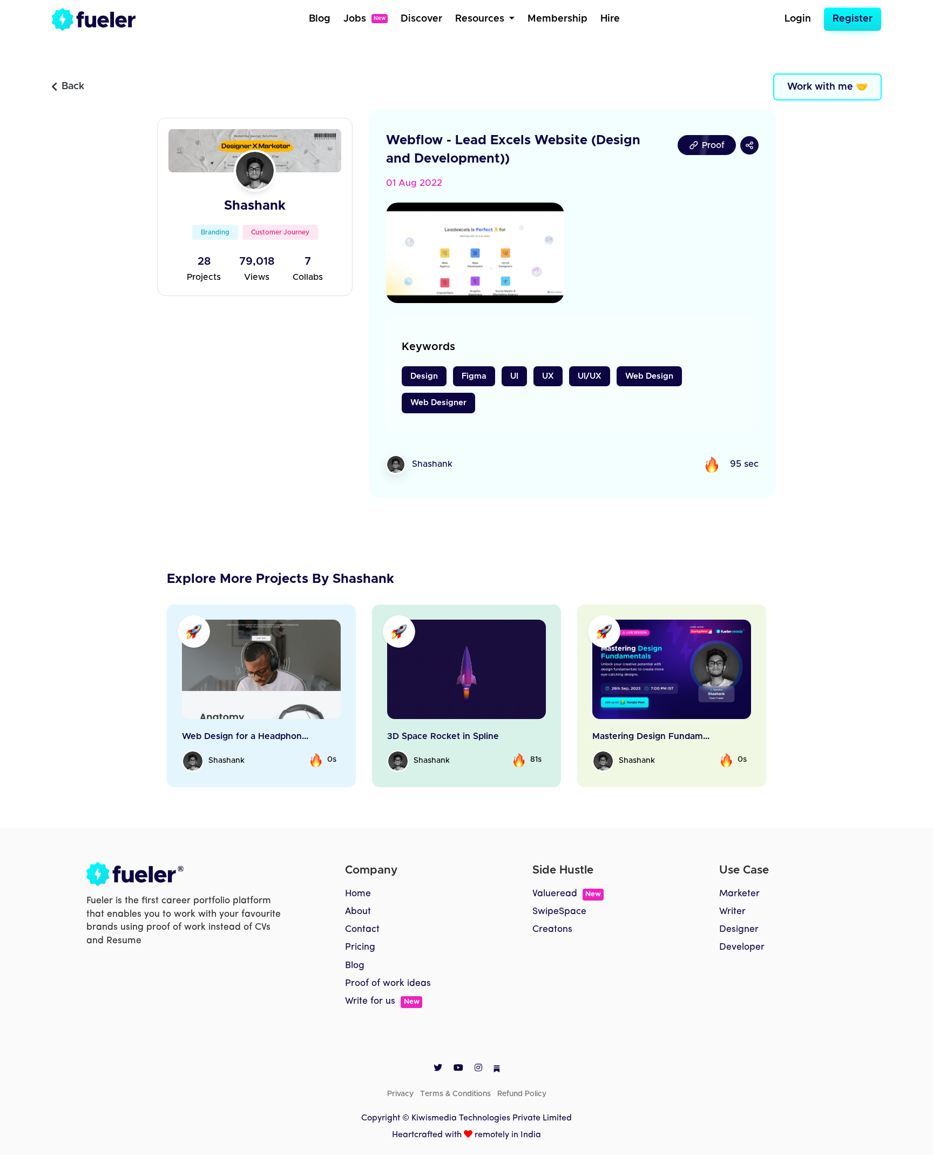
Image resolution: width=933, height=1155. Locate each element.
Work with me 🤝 (827, 87)
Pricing (360, 947)
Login (798, 19)
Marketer (739, 893)
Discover (421, 19)
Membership (557, 19)
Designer (739, 929)
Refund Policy (521, 1094)
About (358, 911)
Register (853, 19)
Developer (742, 947)
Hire (610, 19)
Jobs (364, 19)
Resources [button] (481, 19)
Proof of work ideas (388, 983)
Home (358, 893)
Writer (732, 911)
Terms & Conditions (455, 1094)
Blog (319, 19)
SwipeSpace (559, 911)
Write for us (382, 1001)
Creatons (552, 929)
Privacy (400, 1094)
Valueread (566, 893)
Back (73, 86)
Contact (362, 929)
